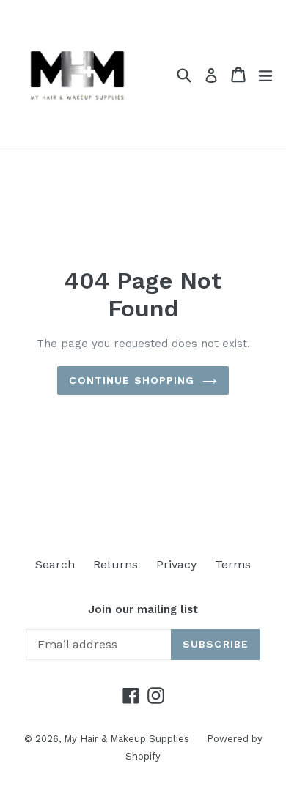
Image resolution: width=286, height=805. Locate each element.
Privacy (176, 564)
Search (55, 564)
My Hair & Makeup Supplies (128, 738)
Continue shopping (131, 380)
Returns (115, 564)
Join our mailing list (143, 609)
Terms (233, 564)
